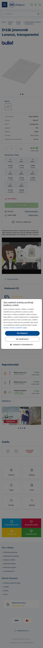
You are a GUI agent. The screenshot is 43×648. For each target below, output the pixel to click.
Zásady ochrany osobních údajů (15, 328)
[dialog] (21, 324)
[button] (21, 344)
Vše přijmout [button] (22, 333)
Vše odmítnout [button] (22, 339)
